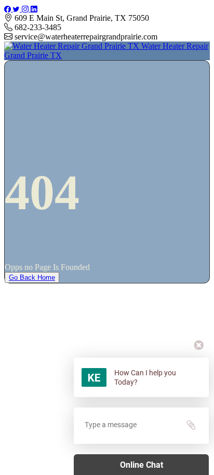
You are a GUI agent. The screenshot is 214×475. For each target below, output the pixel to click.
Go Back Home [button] (32, 277)
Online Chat (141, 465)
